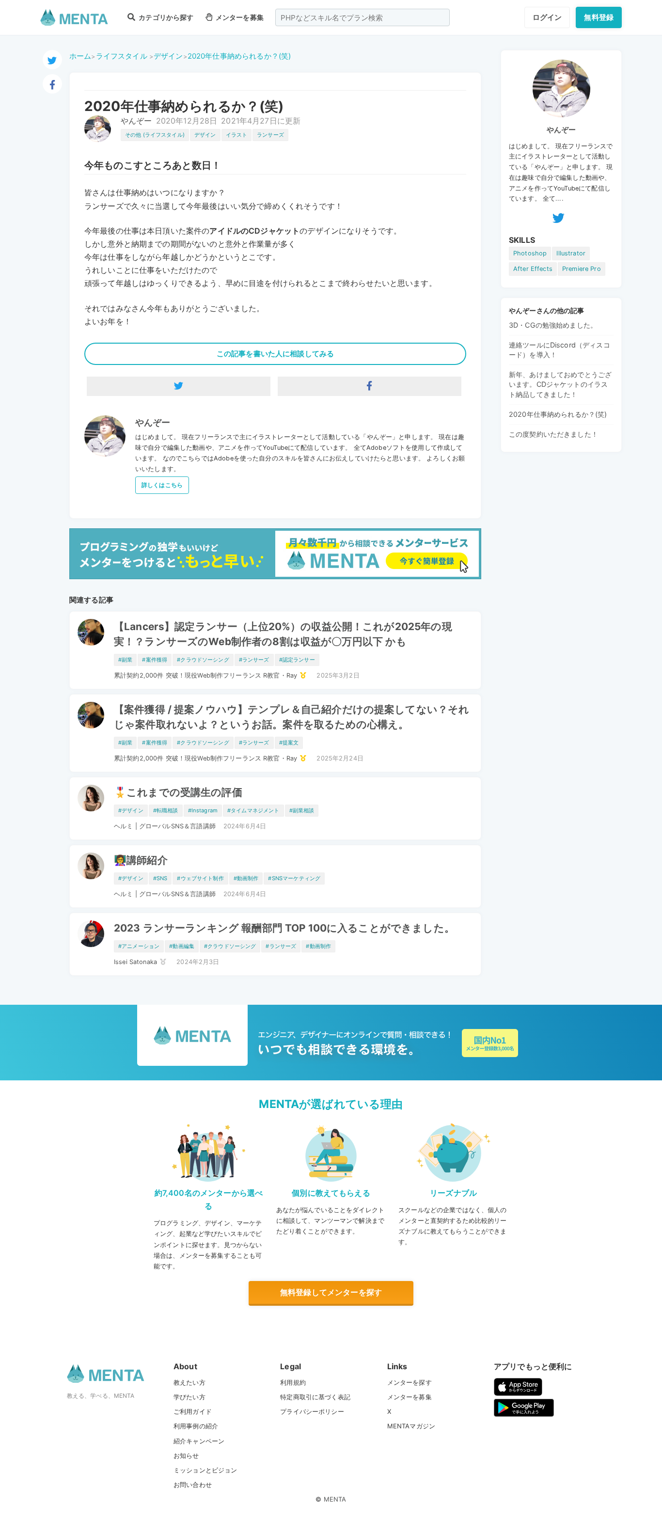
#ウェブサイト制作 (200, 878)
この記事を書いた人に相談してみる (275, 353)
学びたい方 (189, 1397)
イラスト (237, 134)
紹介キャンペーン (198, 1441)
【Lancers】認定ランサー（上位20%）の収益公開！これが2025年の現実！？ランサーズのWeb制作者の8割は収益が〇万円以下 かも (283, 634)
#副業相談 (302, 810)
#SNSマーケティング (294, 878)
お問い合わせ (192, 1484)
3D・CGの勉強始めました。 (553, 325)
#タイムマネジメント (253, 810)
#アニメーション (138, 946)
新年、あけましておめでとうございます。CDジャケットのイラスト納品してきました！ (560, 384)
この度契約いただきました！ (553, 434)
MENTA (335, 1499)
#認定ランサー (297, 659)
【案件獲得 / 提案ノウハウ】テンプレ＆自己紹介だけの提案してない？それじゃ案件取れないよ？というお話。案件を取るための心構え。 (291, 716)
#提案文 (289, 742)
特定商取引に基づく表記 (315, 1397)
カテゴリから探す (165, 17)
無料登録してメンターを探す (331, 1292)
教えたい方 (189, 1382)
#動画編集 (181, 946)
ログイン (547, 17)
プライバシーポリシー (312, 1411)
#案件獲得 (154, 659)
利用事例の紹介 (195, 1426)
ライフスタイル (121, 56)
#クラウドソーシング (203, 659)
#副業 (125, 659)
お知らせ (186, 1455)
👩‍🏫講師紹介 (141, 860)
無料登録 (599, 17)
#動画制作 (246, 878)
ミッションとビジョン (205, 1470)
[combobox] (362, 17)
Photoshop (530, 253)
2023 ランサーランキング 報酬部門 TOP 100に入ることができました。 (284, 928)
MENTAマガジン (411, 1426)
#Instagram (203, 810)
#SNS (160, 878)
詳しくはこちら (162, 485)
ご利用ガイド (192, 1411)
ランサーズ (270, 134)
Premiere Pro (581, 268)
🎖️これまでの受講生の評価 (178, 792)
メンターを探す (409, 1382)
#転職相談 (165, 810)
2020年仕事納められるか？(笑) (239, 56)
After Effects (532, 268)
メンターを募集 (239, 17)
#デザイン (130, 810)
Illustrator (570, 253)
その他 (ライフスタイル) (155, 134)
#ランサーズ (254, 659)
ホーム (80, 56)
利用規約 (293, 1382)
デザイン (168, 56)
